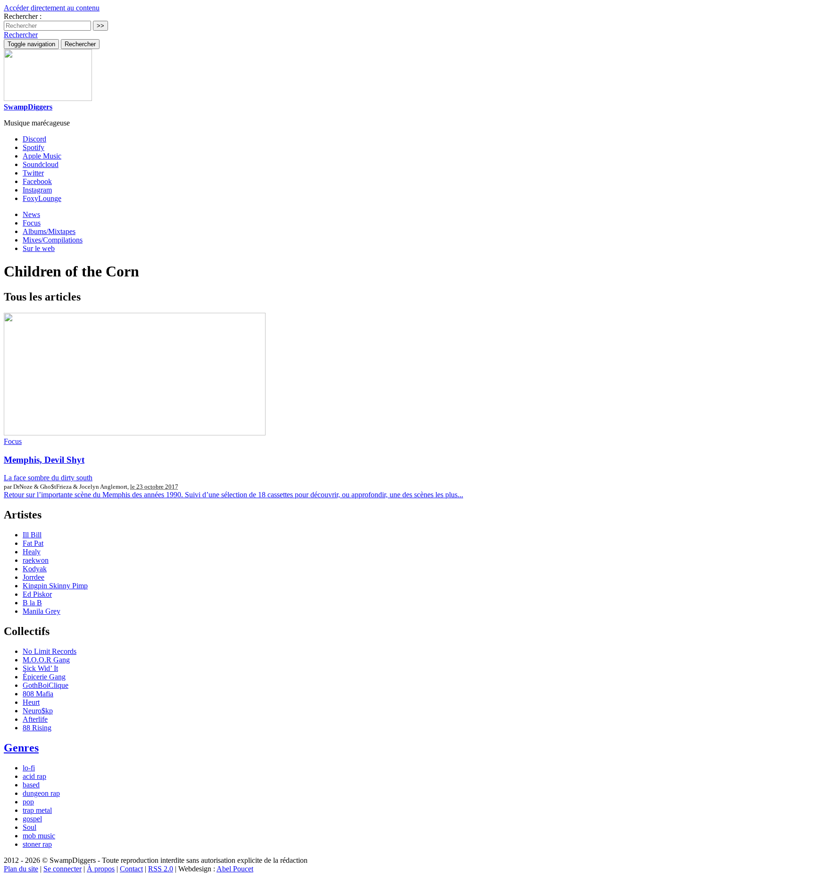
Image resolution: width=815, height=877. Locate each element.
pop (28, 802)
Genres (21, 748)
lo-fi (29, 768)
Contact (131, 869)
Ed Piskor (37, 594)
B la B (32, 603)
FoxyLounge (42, 198)
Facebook (37, 181)
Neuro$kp (38, 711)
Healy (32, 552)
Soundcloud (40, 164)
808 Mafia (38, 694)
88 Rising (37, 728)
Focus (32, 223)
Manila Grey (41, 611)
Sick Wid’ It (40, 668)
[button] (21, 35)
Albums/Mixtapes (49, 231)
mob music (39, 836)
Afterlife (35, 719)
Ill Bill (32, 535)
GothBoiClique (45, 685)
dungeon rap (41, 793)
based (31, 785)
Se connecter (62, 869)
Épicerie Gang (44, 677)
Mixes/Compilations (53, 240)
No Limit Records (49, 651)
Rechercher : (23, 16)
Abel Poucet (234, 869)
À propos (101, 869)
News (31, 214)
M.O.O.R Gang (46, 660)
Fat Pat (33, 543)
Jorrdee (33, 577)
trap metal (37, 810)
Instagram (37, 190)
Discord (34, 139)
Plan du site (21, 869)
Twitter (33, 173)
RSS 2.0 (160, 869)
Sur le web (39, 248)
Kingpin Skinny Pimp (55, 586)
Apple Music (42, 156)
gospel (32, 819)
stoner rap (37, 844)
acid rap (34, 776)
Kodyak (35, 569)
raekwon (36, 560)
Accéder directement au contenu (52, 8)
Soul (29, 827)
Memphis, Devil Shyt (44, 460)
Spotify (33, 147)
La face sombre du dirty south (48, 478)
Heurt (31, 702)
